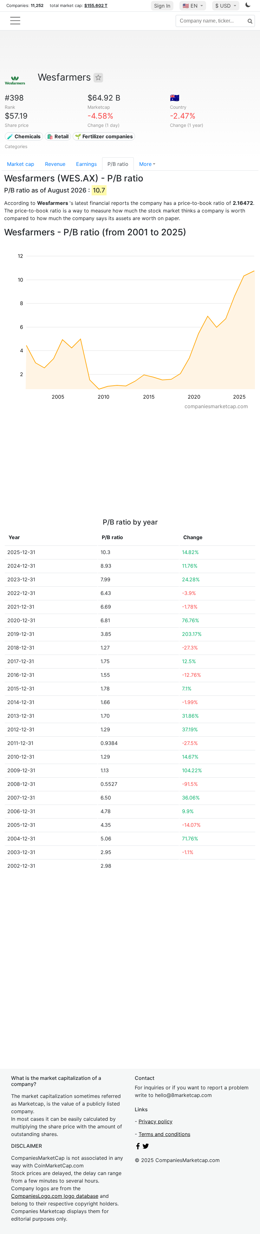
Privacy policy (155, 1121)
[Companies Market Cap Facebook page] (138, 1147)
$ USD (223, 6)
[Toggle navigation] (15, 20)
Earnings (86, 164)
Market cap (20, 164)
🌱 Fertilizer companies (104, 136)
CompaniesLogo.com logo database (54, 1196)
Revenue (55, 164)
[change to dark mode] (247, 6)
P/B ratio (117, 164)
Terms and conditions (164, 1134)
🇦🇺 (174, 97)
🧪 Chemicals (24, 136)
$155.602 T (95, 5)
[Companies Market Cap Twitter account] (146, 1147)
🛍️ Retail (57, 136)
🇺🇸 (190, 6)
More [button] (145, 164)
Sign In (162, 6)
